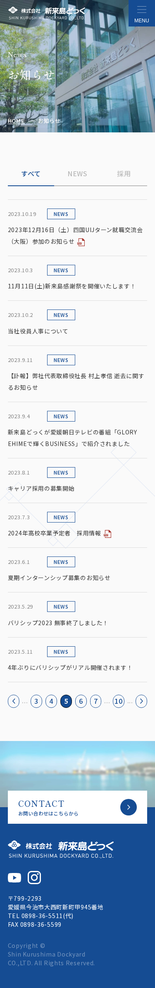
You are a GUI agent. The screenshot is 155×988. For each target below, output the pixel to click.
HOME (16, 121)
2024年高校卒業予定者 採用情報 (54, 533)
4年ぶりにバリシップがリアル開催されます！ (70, 667)
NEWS (77, 173)
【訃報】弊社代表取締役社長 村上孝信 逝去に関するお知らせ (76, 381)
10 (118, 701)
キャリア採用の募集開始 (41, 488)
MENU (141, 21)
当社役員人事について (38, 331)
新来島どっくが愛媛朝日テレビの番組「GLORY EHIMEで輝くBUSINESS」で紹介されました (72, 438)
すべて (31, 173)
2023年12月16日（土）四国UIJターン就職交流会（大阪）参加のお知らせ (75, 235)
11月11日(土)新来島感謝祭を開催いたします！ (72, 286)
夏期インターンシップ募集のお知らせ (59, 577)
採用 (124, 173)
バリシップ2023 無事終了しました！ (58, 623)
